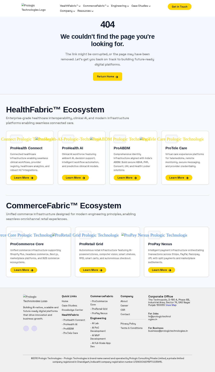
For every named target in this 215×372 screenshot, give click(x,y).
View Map (171, 305)
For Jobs (159, 316)
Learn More (21, 177)
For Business (168, 329)
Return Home (105, 76)
